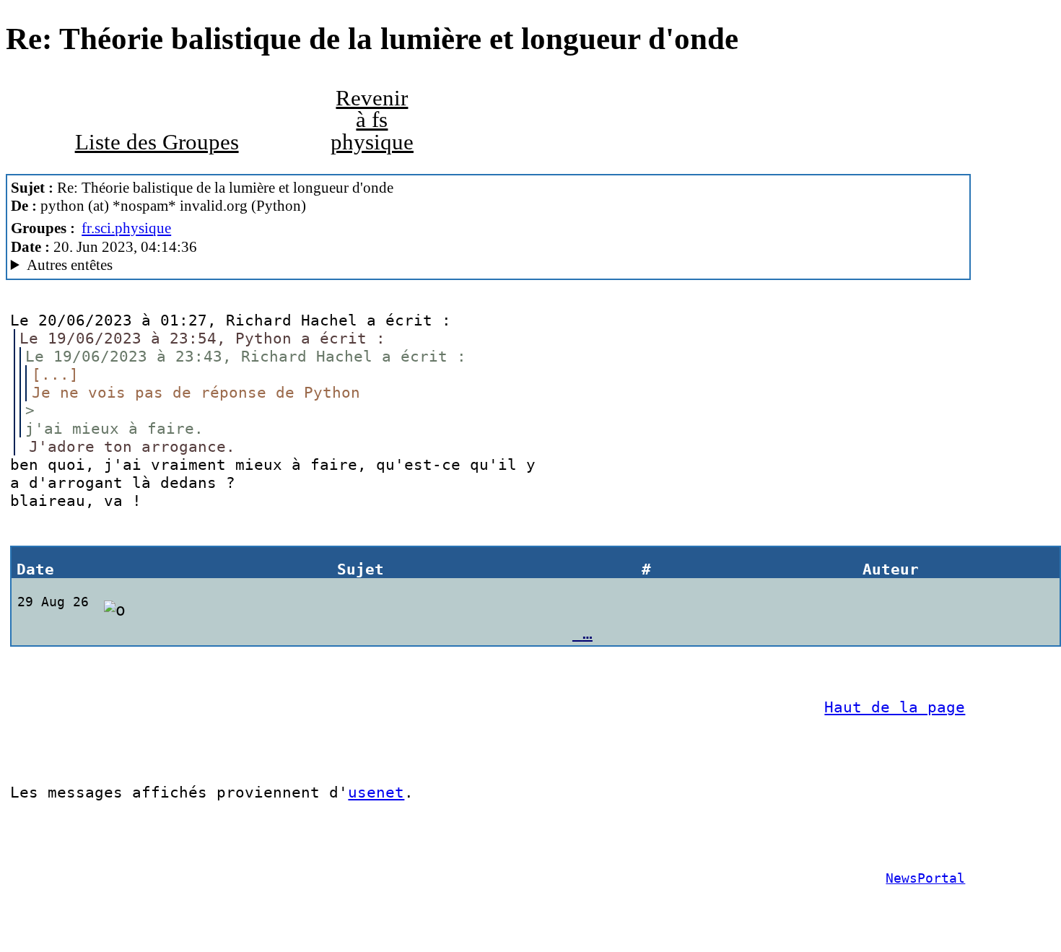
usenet (376, 792)
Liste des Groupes (157, 142)
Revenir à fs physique (372, 120)
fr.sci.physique (126, 228)
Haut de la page (894, 707)
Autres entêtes (70, 265)
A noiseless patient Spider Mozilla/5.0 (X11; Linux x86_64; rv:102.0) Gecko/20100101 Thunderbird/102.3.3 (309, 265)
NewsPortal (925, 878)
